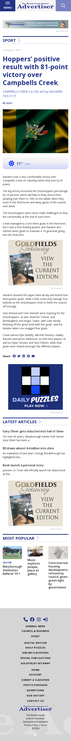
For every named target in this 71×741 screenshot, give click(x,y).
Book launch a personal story (23, 465)
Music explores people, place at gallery (33, 567)
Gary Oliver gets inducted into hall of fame (33, 431)
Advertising (35, 690)
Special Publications (35, 658)
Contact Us (35, 700)
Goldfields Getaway (35, 663)
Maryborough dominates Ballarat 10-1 (12, 570)
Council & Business (35, 631)
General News (35, 626)
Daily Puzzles (35, 647)
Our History (36, 695)
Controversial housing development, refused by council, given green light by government (58, 575)
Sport (9, 40)
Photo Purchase (35, 685)
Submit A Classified (35, 680)
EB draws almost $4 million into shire (28, 448)
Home (35, 669)
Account (35, 674)
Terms (43, 725)
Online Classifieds (35, 652)
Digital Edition (35, 642)
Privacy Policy (31, 725)
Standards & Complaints (35, 721)
